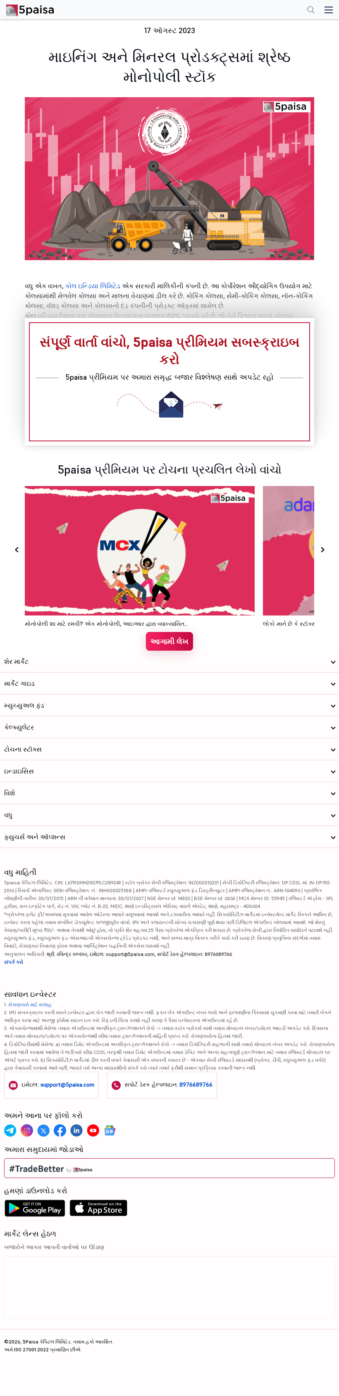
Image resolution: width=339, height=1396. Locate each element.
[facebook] (60, 1130)
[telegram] (10, 1130)
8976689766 (195, 1084)
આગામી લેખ (169, 641)
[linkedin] (76, 1130)
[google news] (109, 1130)
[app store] (98, 1210)
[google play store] (34, 1210)
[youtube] (93, 1130)
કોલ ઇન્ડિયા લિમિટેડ (93, 286)
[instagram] (27, 1130)
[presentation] (16, 549)
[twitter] (43, 1130)
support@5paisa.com (67, 1084)
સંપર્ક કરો (13, 962)
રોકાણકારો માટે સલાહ (30, 1004)
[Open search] (311, 10)
